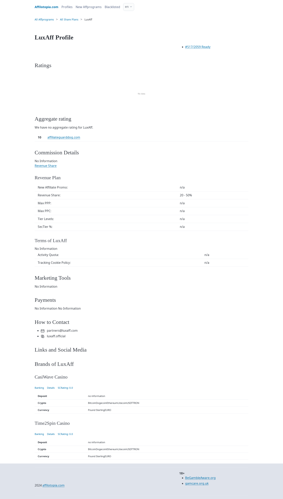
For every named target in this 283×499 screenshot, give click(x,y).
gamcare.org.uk (197, 483)
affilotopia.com (53, 485)
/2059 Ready (197, 47)
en (127, 7)
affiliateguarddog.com (63, 137)
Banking (39, 387)
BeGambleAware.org (200, 478)
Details (51, 387)
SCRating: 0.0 (65, 387)
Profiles (67, 7)
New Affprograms (89, 7)
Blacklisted (112, 7)
